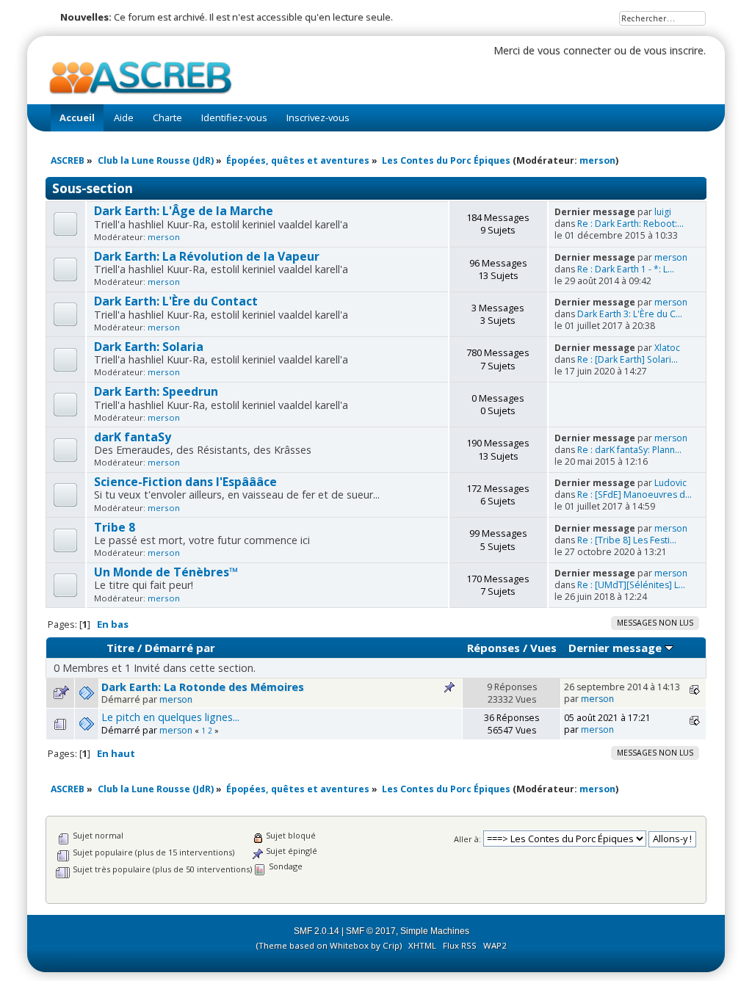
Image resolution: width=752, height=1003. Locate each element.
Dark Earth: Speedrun (156, 391)
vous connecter (574, 50)
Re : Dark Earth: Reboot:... (630, 223)
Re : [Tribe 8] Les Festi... (626, 540)
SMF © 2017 (371, 931)
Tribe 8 (114, 527)
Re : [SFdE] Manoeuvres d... (634, 494)
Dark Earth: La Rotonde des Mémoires (202, 687)
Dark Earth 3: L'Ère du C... (629, 314)
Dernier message (616, 647)
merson (597, 160)
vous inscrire (674, 50)
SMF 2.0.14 (316, 931)
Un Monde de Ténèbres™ (166, 572)
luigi (662, 212)
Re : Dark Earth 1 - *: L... (625, 269)
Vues (543, 647)
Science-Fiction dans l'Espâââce (185, 482)
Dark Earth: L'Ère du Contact (176, 301)
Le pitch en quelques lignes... (170, 717)
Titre (120, 647)
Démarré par (180, 647)
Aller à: (467, 838)
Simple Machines (434, 931)
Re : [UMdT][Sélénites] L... (631, 585)
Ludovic (670, 483)
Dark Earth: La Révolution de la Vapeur (206, 256)
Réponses (493, 647)
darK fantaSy (132, 437)
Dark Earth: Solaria (148, 346)
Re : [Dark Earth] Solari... (627, 359)
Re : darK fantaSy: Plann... (629, 449)
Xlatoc (667, 347)
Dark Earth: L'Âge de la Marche (183, 211)
